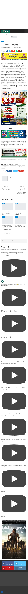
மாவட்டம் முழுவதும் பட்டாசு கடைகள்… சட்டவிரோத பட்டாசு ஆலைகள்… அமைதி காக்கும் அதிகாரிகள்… (21, 191)
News (4, 203)
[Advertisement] (14, 15)
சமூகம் (2, 41)
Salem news (11, 164)
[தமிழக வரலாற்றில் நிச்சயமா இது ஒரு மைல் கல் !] (7, 206)
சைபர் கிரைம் (3, 167)
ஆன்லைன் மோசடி (16, 164)
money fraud (6, 164)
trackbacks (14, 240)
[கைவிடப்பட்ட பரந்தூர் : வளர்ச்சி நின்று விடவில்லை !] (20, 206)
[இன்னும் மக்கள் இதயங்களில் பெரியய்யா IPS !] (20, 220)
